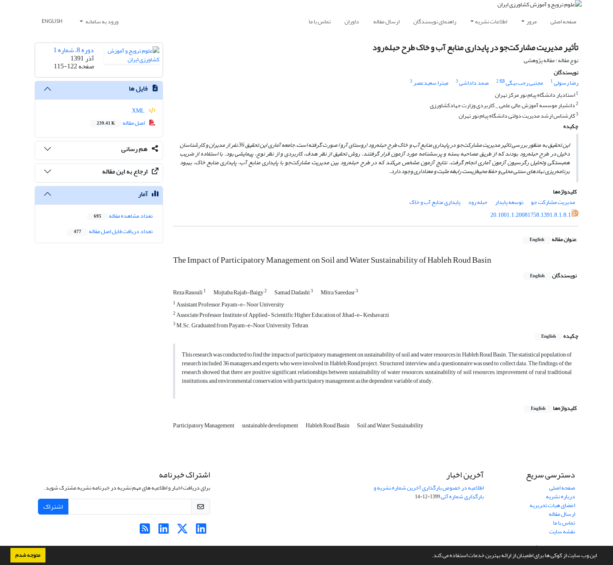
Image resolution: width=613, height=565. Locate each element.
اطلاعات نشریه (491, 21)
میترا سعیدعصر (430, 82)
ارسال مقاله (386, 21)
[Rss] (145, 531)
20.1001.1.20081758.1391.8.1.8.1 (530, 215)
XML (139, 110)
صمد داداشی (474, 82)
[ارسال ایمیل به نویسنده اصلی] (502, 81)
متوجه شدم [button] (27, 555)
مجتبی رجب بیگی (524, 82)
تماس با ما (320, 21)
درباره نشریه (560, 496)
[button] (429, 556)
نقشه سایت (562, 531)
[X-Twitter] (182, 531)
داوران (351, 21)
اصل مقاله (121, 122)
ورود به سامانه (101, 21)
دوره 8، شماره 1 (73, 50)
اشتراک (53, 506)
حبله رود (477, 202)
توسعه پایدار (509, 202)
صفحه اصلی (563, 21)
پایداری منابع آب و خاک (435, 202)
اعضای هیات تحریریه (552, 505)
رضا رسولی (566, 82)
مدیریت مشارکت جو (553, 202)
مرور (531, 21)
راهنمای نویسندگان (434, 21)
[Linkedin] (201, 531)
